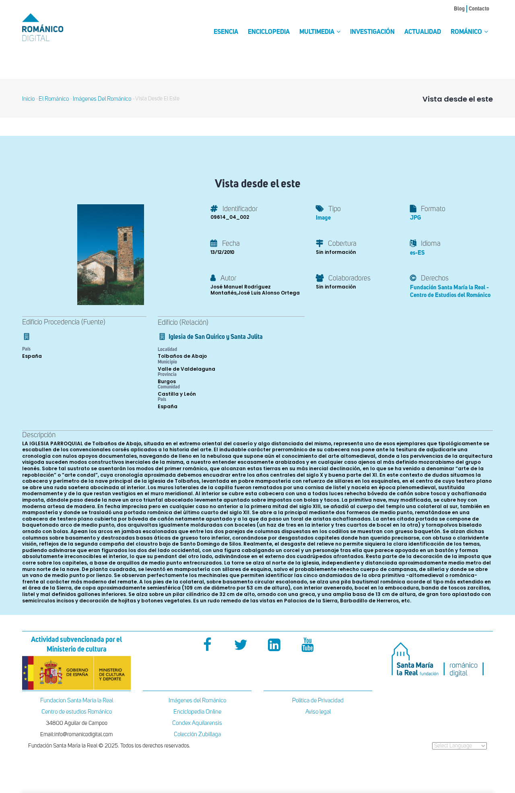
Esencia (226, 32)
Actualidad (422, 32)
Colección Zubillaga (197, 734)
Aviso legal (318, 712)
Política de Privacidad (318, 701)
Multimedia (317, 32)
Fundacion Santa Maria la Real (76, 701)
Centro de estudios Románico (76, 712)
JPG (415, 218)
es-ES (417, 253)
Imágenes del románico (102, 99)
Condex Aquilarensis (197, 723)
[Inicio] (56, 27)
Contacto (479, 9)
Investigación (372, 32)
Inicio (28, 99)
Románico (467, 32)
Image (323, 218)
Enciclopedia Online (197, 712)
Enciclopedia (269, 32)
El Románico (54, 99)
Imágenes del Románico (197, 701)
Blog (459, 9)
